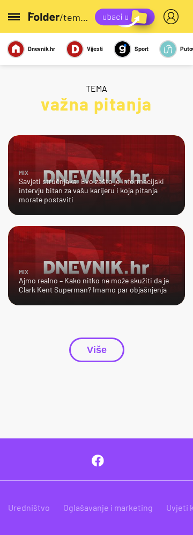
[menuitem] (173, 16)
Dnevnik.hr (41, 48)
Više (97, 350)
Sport (142, 48)
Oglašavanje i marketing (108, 507)
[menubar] (173, 16)
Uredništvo (29, 507)
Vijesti (95, 48)
